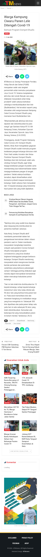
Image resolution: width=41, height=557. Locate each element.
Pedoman (15, 543)
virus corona (17, 323)
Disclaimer (12, 538)
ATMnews (26, 551)
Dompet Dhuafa (21, 320)
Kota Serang (31, 320)
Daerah (7, 33)
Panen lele (8, 323)
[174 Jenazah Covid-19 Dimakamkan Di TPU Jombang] (29, 369)
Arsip (27, 543)
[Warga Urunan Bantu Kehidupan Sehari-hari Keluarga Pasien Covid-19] (11, 425)
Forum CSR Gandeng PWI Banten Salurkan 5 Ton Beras (10, 347)
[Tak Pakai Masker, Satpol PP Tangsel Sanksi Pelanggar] (29, 398)
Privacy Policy (27, 538)
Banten (7, 373)
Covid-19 (11, 320)
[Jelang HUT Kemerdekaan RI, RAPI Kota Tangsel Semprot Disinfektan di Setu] (29, 425)
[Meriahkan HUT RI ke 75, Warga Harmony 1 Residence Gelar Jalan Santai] (11, 398)
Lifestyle (26, 430)
